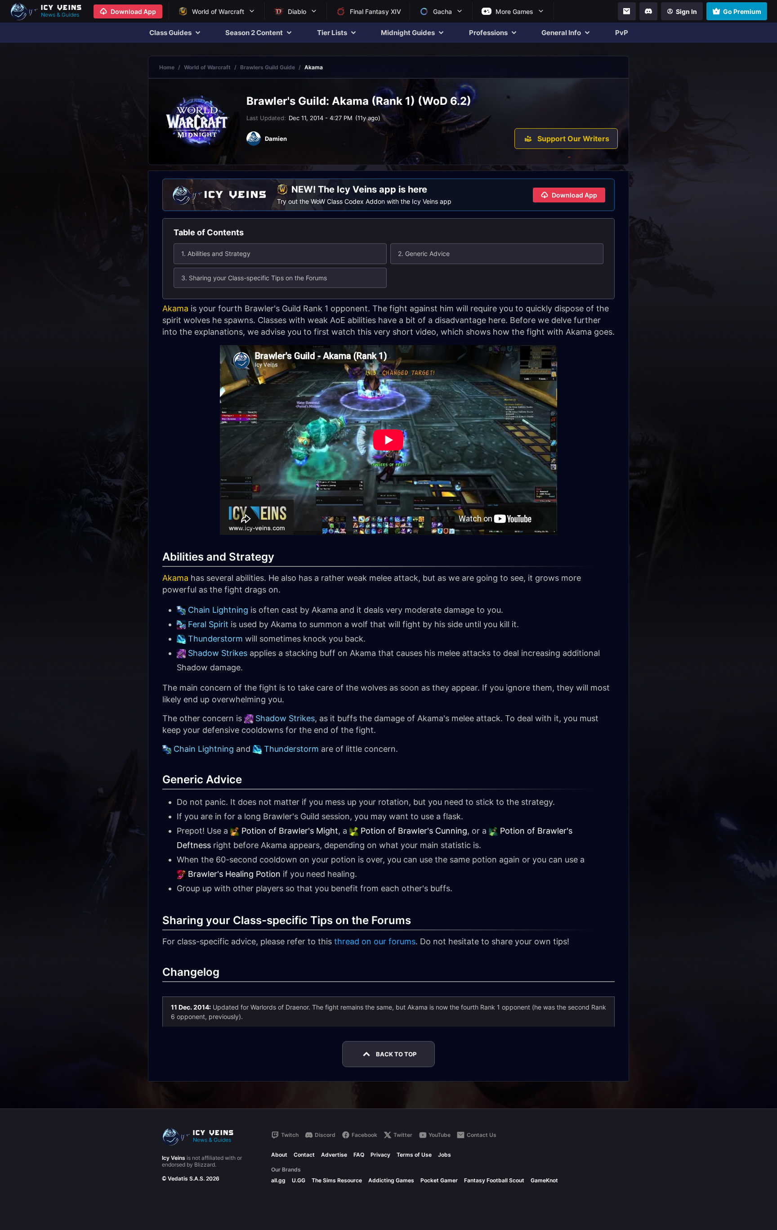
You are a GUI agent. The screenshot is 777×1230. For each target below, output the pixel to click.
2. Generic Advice (424, 253)
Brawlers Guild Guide (267, 67)
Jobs (444, 1154)
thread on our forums (374, 941)
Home (166, 67)
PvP (621, 32)
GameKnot (544, 1180)
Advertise (334, 1154)
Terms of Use (414, 1154)
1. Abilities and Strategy (215, 253)
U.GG (298, 1180)
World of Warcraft (207, 67)
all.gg (278, 1180)
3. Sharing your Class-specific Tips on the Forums (254, 278)
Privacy (380, 1154)
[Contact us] (627, 11)
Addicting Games (391, 1180)
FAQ (358, 1154)
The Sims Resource (337, 1180)
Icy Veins (173, 1157)
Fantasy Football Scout (494, 1180)
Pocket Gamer (439, 1180)
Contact (304, 1154)
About (279, 1154)
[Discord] (648, 11)
